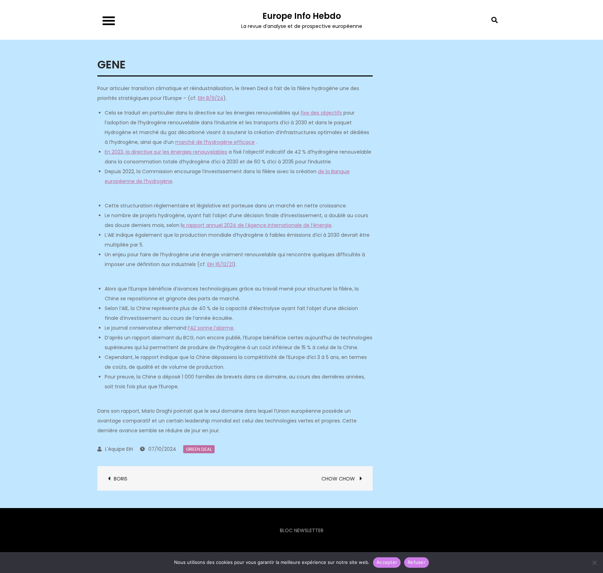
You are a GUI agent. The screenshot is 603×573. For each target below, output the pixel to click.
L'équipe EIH (119, 449)
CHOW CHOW (338, 478)
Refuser (416, 562)
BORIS (123, 478)
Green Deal (199, 449)
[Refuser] (594, 562)
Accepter (387, 562)
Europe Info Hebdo (301, 16)
